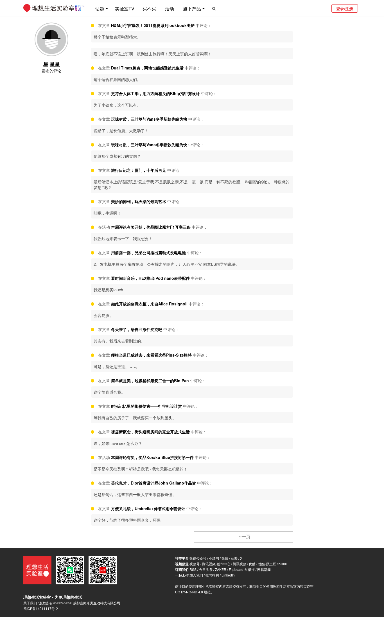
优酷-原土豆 (267, 563)
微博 (225, 558)
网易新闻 (264, 569)
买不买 (149, 8)
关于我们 (30, 602)
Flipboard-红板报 (242, 569)
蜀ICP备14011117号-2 (40, 608)
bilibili (283, 563)
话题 (99, 8)
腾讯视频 (239, 563)
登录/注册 (344, 8)
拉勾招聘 (212, 575)
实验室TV (124, 8)
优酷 (252, 563)
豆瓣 (234, 558)
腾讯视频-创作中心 (216, 563)
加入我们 (196, 575)
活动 (169, 8)
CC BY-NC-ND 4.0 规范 (193, 591)
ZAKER (220, 569)
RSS (192, 569)
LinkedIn (228, 575)
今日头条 (206, 569)
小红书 (214, 558)
